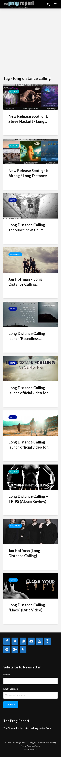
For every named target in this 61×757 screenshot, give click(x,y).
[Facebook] (6, 641)
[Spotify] (6, 649)
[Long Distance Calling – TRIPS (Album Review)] (30, 477)
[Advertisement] (30, 42)
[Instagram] (23, 641)
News (12, 200)
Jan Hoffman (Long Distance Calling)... (24, 553)
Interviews (15, 254)
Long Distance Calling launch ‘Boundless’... (26, 336)
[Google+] (15, 649)
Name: (6, 674)
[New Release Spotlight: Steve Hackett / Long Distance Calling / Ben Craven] (30, 97)
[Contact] (31, 641)
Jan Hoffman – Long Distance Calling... (25, 282)
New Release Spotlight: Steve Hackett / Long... (28, 119)
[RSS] (23, 649)
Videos (13, 580)
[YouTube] (39, 641)
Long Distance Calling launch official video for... (29, 390)
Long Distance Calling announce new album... (27, 227)
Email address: (10, 688)
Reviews (13, 91)
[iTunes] (47, 641)
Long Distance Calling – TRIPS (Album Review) (28, 499)
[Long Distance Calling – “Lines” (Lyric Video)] (30, 585)
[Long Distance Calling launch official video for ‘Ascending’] (30, 368)
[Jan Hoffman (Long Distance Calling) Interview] (30, 531)
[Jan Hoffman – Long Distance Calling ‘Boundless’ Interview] (30, 259)
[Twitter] (15, 641)
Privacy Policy (30, 749)
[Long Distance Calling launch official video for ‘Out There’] (30, 422)
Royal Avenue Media (30, 746)
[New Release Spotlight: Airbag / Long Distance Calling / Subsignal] (30, 151)
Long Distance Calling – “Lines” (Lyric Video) (28, 607)
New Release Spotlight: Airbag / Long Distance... (28, 173)
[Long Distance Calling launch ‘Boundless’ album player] (30, 314)
